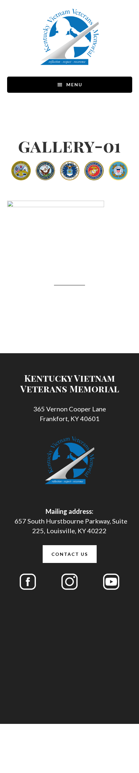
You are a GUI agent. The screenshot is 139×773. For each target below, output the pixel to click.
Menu (74, 84)
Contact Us (69, 554)
